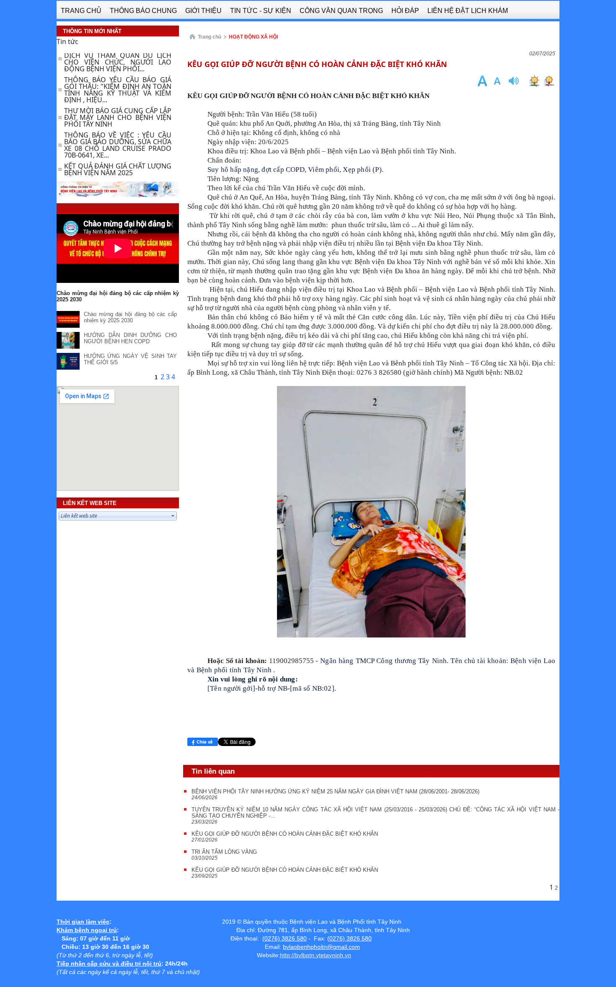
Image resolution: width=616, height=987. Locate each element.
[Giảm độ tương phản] (548, 80)
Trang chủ (209, 37)
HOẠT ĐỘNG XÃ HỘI (253, 37)
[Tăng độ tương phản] (534, 80)
